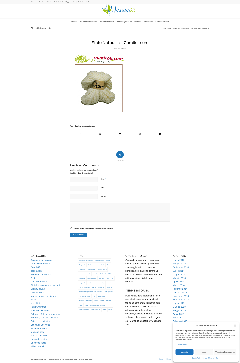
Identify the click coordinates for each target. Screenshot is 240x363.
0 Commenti (120, 48)
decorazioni (36, 271)
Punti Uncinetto (38, 307)
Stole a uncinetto (39, 328)
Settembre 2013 (181, 299)
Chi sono (34, 2)
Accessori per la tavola (86, 260)
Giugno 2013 (179, 307)
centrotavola (91, 269)
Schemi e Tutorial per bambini (45, 314)
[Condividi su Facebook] (80, 134)
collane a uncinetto (84, 274)
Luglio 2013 (178, 303)
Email (103, 187)
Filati (33, 278)
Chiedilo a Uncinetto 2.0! (55, 2)
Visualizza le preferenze (225, 352)
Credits (41, 2)
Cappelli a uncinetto (40, 263)
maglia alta (82, 283)
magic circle (109, 278)
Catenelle (82, 269)
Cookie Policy (196, 358)
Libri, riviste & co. (39, 292)
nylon (94, 287)
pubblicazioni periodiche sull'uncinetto (90, 291)
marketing (101, 283)
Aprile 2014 (178, 281)
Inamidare (82, 278)
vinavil (110, 309)
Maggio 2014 (179, 278)
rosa (94, 296)
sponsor (108, 300)
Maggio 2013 (179, 310)
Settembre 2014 (181, 267)
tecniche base (37, 332)
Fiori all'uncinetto (39, 281)
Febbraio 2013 (180, 321)
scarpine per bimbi (40, 310)
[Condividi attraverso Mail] (120, 134)
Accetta (184, 352)
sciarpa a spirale (99, 300)
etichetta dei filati (98, 274)
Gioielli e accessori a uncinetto (46, 285)
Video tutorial (37, 346)
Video (104, 309)
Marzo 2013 (179, 317)
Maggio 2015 (179, 263)
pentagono (101, 287)
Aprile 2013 (178, 314)
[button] (235, 325)
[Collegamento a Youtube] (160, 134)
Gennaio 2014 (180, 292)
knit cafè (101, 278)
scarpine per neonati (85, 300)
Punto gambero (108, 291)
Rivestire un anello (84, 296)
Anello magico (99, 260)
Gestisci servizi (182, 345)
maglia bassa (92, 283)
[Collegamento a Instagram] (140, 134)
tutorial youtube (95, 309)
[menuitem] (34, 1)
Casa (108, 265)
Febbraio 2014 (180, 289)
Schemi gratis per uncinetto (44, 317)
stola (86, 305)
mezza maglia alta (84, 287)
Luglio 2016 (178, 260)
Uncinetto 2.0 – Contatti (85, 2)
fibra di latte (108, 274)
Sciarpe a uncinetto (40, 321)
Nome (103, 179)
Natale (34, 299)
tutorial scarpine (84, 309)
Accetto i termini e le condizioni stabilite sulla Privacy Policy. (93, 228)
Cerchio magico (101, 269)
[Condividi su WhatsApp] (100, 134)
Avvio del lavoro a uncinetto (96, 265)
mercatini (109, 283)
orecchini (35, 303)
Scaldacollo (101, 296)
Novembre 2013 (181, 296)
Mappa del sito (70, 2)
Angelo (108, 260)
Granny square (38, 289)
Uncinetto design (39, 339)
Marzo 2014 (179, 285)
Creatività (35, 267)
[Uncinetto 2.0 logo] (120, 11)
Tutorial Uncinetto (39, 335)
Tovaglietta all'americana (97, 305)
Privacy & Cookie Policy (210, 358)
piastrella (109, 287)
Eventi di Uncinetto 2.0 (42, 274)
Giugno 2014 (179, 274)
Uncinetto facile (38, 343)
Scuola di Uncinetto (40, 325)
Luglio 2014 (178, 271)
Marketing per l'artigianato (43, 296)
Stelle (80, 305)
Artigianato (82, 265)
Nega (204, 352)
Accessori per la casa (41, 260)
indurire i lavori (92, 278)
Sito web (103, 196)
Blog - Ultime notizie (41, 28)
